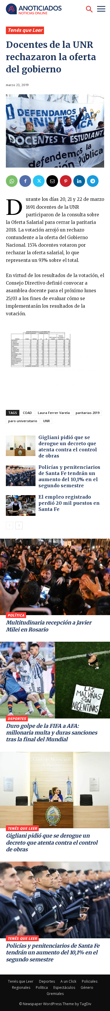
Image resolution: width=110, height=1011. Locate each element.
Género (87, 987)
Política (16, 615)
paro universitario (22, 421)
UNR (46, 421)
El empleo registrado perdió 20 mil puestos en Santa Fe (69, 503)
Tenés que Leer (25, 30)
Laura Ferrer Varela (54, 412)
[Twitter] (39, 181)
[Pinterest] (66, 181)
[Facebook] (25, 181)
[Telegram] (93, 181)
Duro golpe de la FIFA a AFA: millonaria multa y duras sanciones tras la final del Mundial (51, 733)
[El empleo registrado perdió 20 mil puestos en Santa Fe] (20, 505)
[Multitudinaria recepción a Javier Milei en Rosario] (55, 577)
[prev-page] (9, 525)
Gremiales (55, 993)
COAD (27, 412)
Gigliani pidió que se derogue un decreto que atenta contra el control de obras (67, 446)
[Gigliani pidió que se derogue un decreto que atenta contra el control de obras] (20, 446)
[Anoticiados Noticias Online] (36, 9)
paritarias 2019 (87, 412)
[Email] (52, 181)
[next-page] (19, 525)
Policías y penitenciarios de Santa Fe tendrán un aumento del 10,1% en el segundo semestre (69, 476)
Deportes (17, 719)
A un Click (68, 981)
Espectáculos (64, 987)
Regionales (21, 987)
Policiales (89, 981)
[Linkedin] (79, 181)
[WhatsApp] (12, 181)
